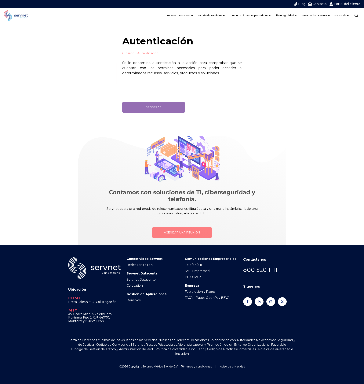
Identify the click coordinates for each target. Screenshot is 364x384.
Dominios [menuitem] (133, 300)
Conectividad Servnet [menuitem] (314, 15)
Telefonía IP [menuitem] (194, 265)
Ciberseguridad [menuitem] (284, 15)
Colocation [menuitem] (135, 285)
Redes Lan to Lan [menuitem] (140, 265)
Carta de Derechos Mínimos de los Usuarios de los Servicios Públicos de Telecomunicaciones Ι (139, 340)
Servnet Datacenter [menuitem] (178, 15)
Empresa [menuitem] (192, 285)
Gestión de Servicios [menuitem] (209, 15)
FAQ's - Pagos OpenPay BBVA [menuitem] (207, 298)
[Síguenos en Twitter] (282, 301)
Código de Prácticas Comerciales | (232, 349)
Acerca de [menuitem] (340, 15)
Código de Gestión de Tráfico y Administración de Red (112, 349)
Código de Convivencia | (114, 344)
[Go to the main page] (16, 15)
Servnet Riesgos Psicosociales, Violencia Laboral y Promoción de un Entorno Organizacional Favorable (209, 344)
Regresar (154, 107)
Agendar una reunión (182, 232)
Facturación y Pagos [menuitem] (200, 291)
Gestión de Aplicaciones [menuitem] (146, 294)
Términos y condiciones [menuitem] (196, 366)
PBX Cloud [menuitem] (193, 277)
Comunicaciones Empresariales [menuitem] (248, 15)
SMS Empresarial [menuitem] (197, 271)
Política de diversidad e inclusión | (181, 349)
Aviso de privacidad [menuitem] (232, 366)
